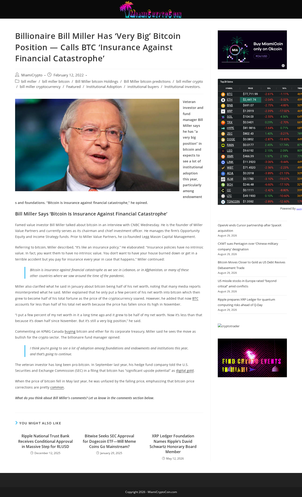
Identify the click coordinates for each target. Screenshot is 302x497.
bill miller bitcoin (56, 81)
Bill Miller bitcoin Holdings (96, 81)
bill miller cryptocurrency (40, 86)
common (57, 387)
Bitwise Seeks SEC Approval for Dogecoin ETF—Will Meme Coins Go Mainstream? (109, 441)
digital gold (185, 370)
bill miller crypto (189, 81)
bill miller (29, 81)
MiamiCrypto (31, 75)
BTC (195, 298)
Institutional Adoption (104, 86)
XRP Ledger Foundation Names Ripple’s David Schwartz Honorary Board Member (173, 443)
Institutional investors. (182, 86)
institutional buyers (143, 86)
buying (70, 331)
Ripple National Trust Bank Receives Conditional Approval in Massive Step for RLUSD (45, 441)
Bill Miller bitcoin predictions (147, 81)
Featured (73, 86)
